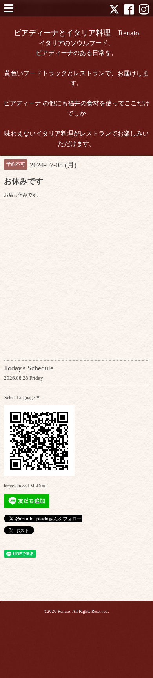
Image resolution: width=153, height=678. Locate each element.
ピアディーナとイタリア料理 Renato (76, 33)
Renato (64, 611)
